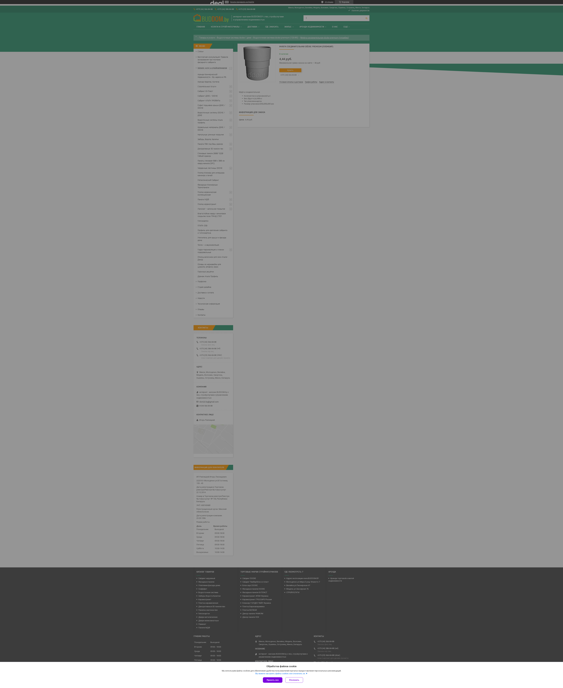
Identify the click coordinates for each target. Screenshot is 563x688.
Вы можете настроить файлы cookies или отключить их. (280, 673)
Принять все (273, 680)
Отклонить (294, 680)
